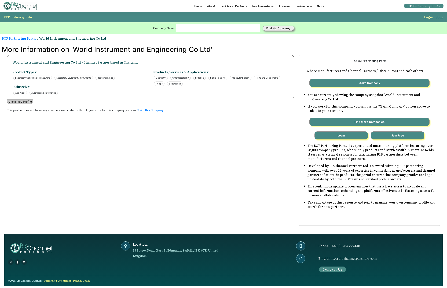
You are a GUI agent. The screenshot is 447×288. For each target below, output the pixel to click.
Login (428, 17)
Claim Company (369, 83)
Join (439, 17)
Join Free (397, 135)
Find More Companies (369, 122)
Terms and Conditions (57, 280)
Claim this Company (150, 110)
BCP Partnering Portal (18, 17)
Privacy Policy (81, 280)
